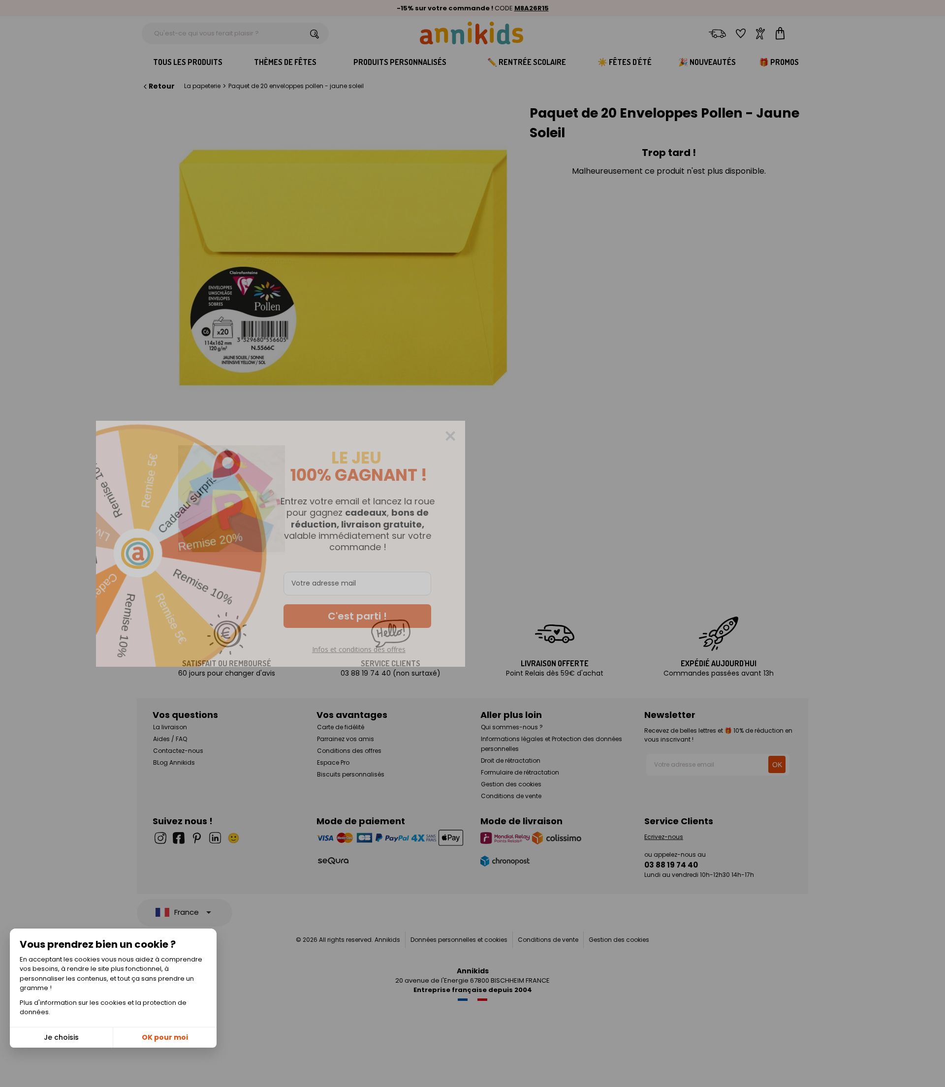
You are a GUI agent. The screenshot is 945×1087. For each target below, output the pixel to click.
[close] (642, 436)
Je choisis (61, 1037)
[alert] (472, 544)
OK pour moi (165, 1037)
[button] (549, 616)
